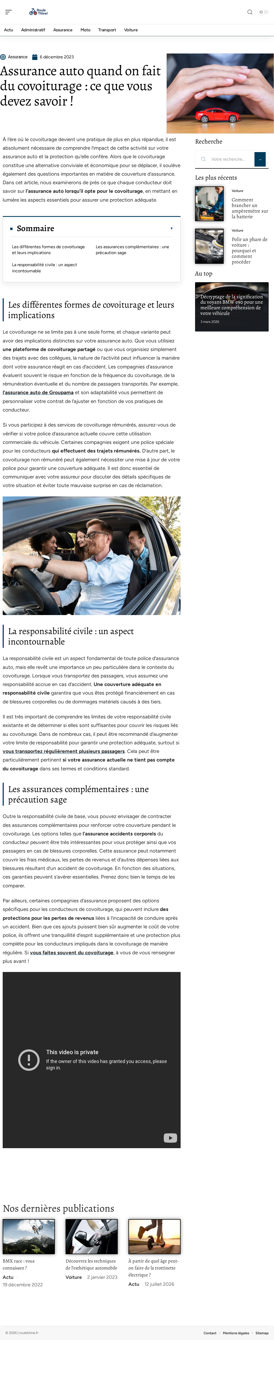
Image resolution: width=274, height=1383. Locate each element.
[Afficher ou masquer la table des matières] (113, 228)
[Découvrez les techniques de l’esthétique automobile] (91, 1236)
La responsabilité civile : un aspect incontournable (44, 267)
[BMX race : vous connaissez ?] (29, 1236)
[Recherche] (250, 12)
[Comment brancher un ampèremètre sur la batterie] (209, 204)
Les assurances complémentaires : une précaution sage (132, 249)
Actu (8, 1277)
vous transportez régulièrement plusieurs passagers (64, 751)
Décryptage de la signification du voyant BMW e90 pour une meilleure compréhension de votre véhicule (231, 305)
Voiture (74, 1277)
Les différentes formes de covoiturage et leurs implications (48, 249)
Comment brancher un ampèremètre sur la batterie (250, 208)
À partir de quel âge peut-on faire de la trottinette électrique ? (153, 1268)
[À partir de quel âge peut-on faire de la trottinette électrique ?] (154, 1236)
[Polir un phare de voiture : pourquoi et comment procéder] (209, 246)
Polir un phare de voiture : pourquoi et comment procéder (250, 250)
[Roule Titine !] (38, 12)
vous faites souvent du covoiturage (71, 952)
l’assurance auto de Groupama (38, 392)
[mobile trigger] (9, 12)
